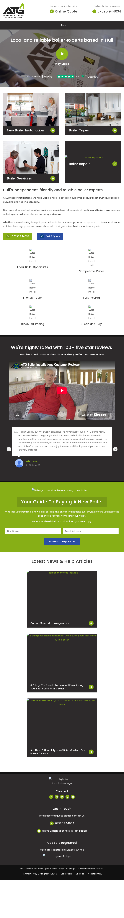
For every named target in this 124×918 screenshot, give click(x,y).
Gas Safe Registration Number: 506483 (62, 849)
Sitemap (80, 874)
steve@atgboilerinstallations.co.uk (64, 831)
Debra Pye (31, 461)
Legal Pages (66, 874)
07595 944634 (64, 823)
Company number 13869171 (90, 868)
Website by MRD (95, 874)
